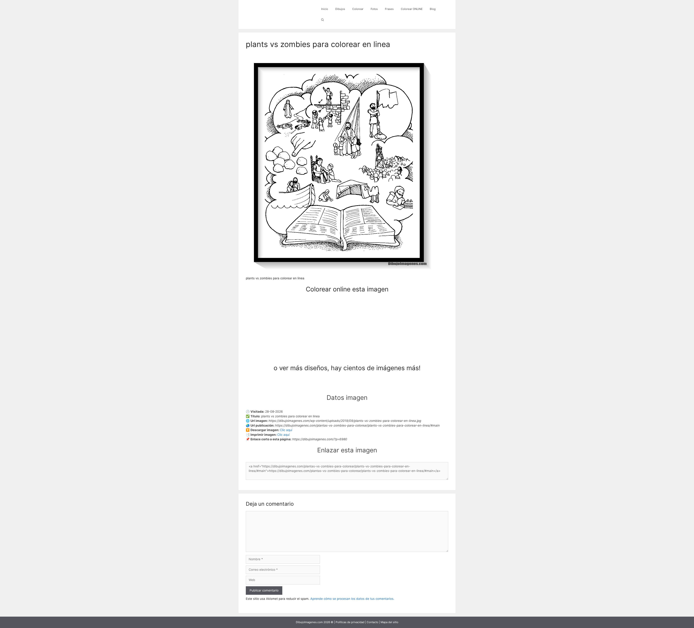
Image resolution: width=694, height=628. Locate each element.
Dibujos (340, 9)
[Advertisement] (347, 337)
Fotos (374, 9)
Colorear (357, 9)
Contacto (372, 622)
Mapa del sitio (389, 622)
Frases (389, 9)
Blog (433, 9)
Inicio (324, 9)
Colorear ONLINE (412, 9)
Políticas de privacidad (350, 622)
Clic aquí (286, 430)
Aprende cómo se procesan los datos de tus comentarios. (352, 599)
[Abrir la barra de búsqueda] (322, 19)
